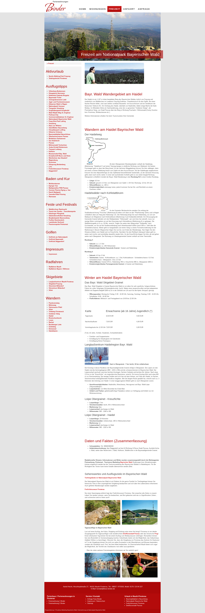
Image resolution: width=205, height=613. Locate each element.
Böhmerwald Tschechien (58, 145)
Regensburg (53, 160)
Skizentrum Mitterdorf (57, 288)
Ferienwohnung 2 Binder (57, 603)
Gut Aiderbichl (54, 141)
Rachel (51, 322)
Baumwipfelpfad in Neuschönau (137, 599)
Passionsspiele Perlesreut (58, 224)
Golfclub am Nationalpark (58, 237)
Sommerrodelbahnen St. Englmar (61, 117)
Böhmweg (52, 305)
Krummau (52, 162)
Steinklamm (53, 331)
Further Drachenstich (56, 220)
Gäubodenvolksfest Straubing (60, 216)
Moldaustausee (54, 183)
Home (82, 9)
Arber (51, 290)
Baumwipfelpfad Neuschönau (59, 134)
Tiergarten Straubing (56, 108)
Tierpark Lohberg (55, 149)
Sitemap (90, 603)
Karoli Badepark (55, 192)
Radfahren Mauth (55, 267)
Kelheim (52, 151)
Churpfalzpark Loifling (57, 130)
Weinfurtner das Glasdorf (58, 158)
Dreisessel (52, 329)
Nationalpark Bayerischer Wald (60, 119)
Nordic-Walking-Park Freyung (59, 76)
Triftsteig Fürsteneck (56, 311)
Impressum (53, 254)
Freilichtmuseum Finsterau (59, 169)
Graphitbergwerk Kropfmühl (59, 110)
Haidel (51, 316)
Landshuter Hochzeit (56, 222)
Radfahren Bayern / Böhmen (59, 269)
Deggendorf (53, 171)
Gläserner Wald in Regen (58, 104)
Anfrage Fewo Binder (94, 599)
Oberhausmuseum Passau (58, 136)
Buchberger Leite (55, 324)
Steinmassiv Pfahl (55, 307)
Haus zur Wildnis (55, 126)
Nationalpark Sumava (56, 106)
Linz (50, 167)
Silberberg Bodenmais (57, 91)
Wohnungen (97, 9)
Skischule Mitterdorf (56, 286)
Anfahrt (129, 9)
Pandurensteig (54, 303)
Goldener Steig (54, 314)
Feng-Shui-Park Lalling (57, 121)
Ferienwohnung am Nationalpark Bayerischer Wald (91, 610)
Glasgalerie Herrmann (57, 93)
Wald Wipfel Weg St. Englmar (59, 113)
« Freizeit (50, 63)
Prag (156, 534)
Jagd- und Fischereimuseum (59, 102)
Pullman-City (53, 115)
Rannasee (52, 197)
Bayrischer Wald (126, 462)
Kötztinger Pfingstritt (56, 213)
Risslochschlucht (55, 318)
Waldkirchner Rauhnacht (58, 209)
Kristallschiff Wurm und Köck (59, 156)
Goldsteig (52, 327)
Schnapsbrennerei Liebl (57, 100)
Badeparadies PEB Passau (58, 188)
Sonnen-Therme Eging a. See (59, 190)
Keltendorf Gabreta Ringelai (59, 95)
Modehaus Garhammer (57, 138)
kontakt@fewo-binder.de (106, 589)
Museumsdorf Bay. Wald (58, 154)
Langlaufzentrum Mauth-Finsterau (61, 282)
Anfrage (144, 9)
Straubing (52, 123)
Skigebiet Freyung (55, 284)
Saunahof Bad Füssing (57, 194)
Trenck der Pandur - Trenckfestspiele (62, 211)
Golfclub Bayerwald (56, 239)
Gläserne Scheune (55, 132)
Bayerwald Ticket (55, 97)
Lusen (51, 320)
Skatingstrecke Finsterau (58, 78)
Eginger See (53, 186)
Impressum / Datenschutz (96, 601)
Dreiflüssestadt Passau (131, 534)
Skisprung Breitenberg (57, 164)
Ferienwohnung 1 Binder (57, 601)
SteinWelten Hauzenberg (58, 128)
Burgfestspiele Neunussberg (59, 218)
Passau (51, 143)
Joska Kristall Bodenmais (58, 147)
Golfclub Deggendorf (56, 241)
